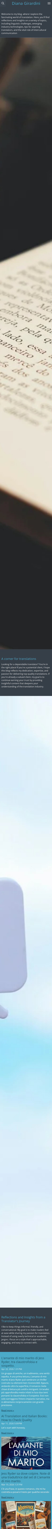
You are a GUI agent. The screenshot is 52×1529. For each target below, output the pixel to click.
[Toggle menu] (49, 3)
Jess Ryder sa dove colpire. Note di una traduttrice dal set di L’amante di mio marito (25, 1477)
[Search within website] (3, 3)
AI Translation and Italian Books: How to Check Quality (24, 1418)
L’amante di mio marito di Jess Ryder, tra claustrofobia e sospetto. (22, 1362)
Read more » (7, 1410)
